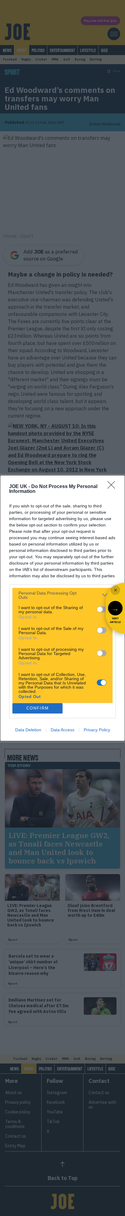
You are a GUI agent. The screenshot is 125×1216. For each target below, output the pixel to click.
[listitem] (62, 595)
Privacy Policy (97, 729)
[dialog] (62, 608)
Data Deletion (28, 729)
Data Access (62, 729)
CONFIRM (37, 708)
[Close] (113, 487)
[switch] (101, 609)
